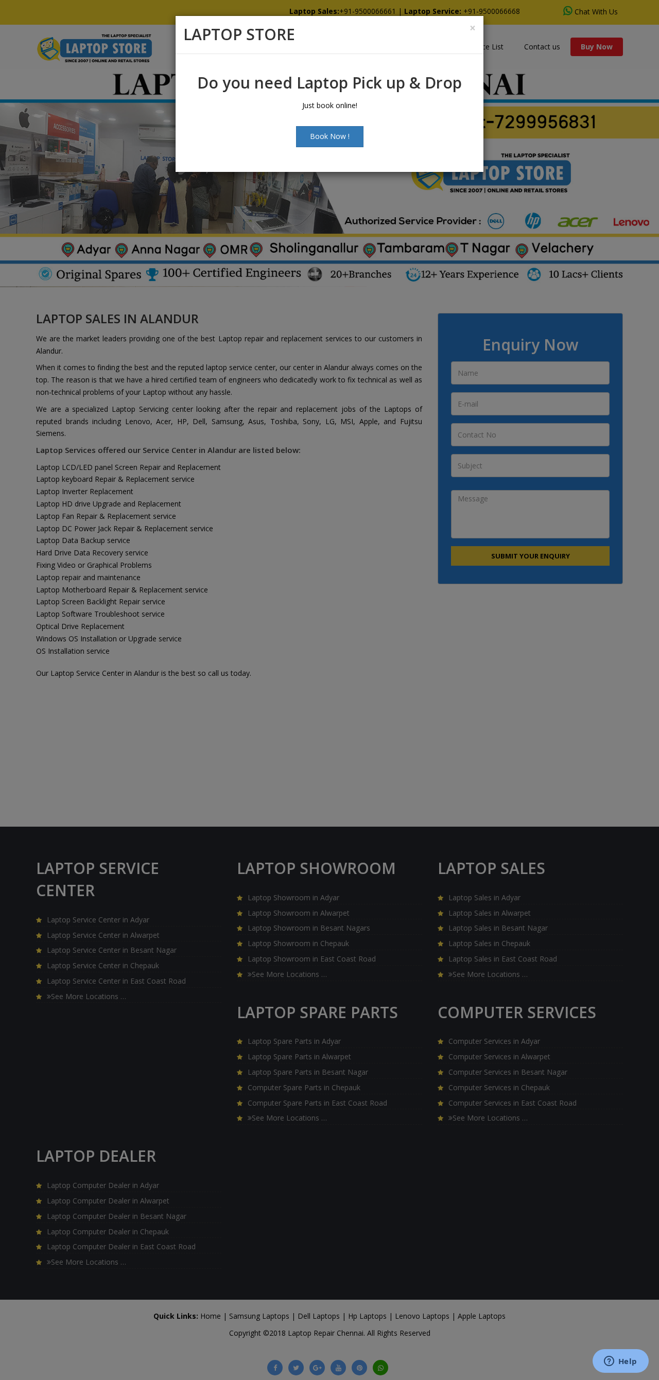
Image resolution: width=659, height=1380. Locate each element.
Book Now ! (330, 136)
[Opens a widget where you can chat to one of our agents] (620, 1362)
